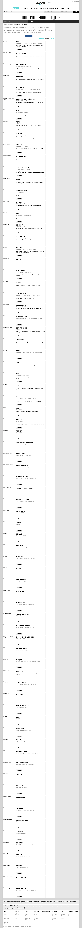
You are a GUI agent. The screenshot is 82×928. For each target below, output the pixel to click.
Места (62, 913)
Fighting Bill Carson (21, 683)
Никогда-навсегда (21, 305)
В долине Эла (20, 225)
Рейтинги (5, 914)
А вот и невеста (20, 511)
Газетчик (18, 122)
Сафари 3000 (19, 557)
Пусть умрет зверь (21, 64)
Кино (21, 8)
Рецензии (54, 918)
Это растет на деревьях (22, 705)
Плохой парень (20, 728)
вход (72, 1)
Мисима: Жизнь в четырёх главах (25, 99)
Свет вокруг (19, 259)
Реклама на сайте (11, 926)
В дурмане (19, 534)
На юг (17, 110)
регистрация (76, 1)
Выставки (36, 8)
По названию (41, 38)
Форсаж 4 (19, 419)
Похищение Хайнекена (22, 477)
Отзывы (53, 917)
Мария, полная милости (22, 168)
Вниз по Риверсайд (21, 889)
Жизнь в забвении (21, 580)
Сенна (17, 42)
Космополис (19, 76)
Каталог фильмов (7, 918)
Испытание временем (22, 763)
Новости (53, 921)
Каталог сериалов (7, 919)
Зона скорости (20, 545)
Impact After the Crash (22, 499)
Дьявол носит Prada (21, 190)
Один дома (19, 202)
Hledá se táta (20, 786)
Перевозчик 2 (19, 179)
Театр (31, 8)
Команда (5, 926)
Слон (17, 374)
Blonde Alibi (19, 694)
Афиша (69, 913)
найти (32, 21)
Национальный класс (22, 820)
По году (52, 38)
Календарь (19, 660)
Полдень (18, 568)
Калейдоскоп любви (21, 316)
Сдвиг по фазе (20, 591)
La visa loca (19, 831)
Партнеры (17, 926)
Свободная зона (20, 797)
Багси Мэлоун (20, 145)
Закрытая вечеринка (21, 454)
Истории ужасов (20, 602)
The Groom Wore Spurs (22, 614)
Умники (18, 385)
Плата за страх (20, 87)
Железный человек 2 (21, 271)
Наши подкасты (44, 8)
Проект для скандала (22, 648)
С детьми (62, 8)
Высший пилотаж (21, 53)
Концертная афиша (18, 913)
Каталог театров (28, 915)
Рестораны (51, 8)
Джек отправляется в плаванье (24, 442)
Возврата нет (19, 843)
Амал (17, 408)
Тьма (17, 362)
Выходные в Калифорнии (23, 625)
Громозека (19, 431)
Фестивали (17, 917)
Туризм (67, 8)
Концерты (26, 8)
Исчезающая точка (21, 156)
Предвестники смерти (22, 465)
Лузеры (18, 396)
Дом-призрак (19, 133)
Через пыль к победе (22, 751)
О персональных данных (18, 908)
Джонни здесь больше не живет (25, 637)
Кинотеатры (6, 913)
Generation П (19, 808)
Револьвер (19, 248)
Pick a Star (19, 740)
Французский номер (21, 877)
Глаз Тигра (19, 774)
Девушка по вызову (21, 328)
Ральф (18, 213)
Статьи (16, 919)
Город (56, 8)
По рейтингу (47, 38)
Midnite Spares (20, 671)
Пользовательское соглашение (25, 926)
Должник (18, 282)
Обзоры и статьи (7, 923)
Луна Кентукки (20, 866)
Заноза (18, 717)
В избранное (19, 49)
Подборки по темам (7, 921)
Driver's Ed (19, 854)
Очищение (18, 351)
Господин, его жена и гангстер (24, 488)
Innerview (15, 8)
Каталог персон (6, 922)
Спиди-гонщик (20, 339)
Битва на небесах (21, 293)
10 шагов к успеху (21, 236)
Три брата (18, 522)
